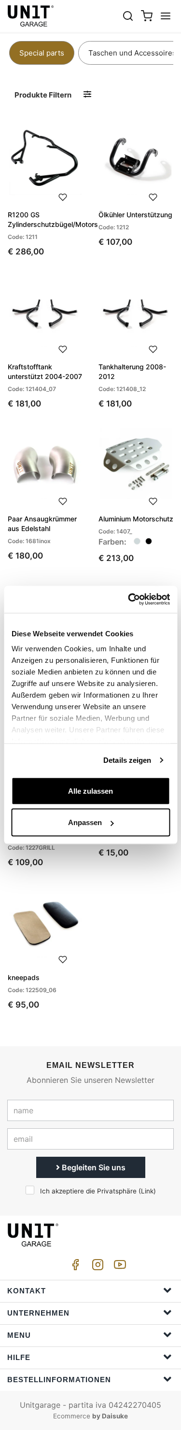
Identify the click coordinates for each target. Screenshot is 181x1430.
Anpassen (85, 822)
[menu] (165, 16)
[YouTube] (118, 1267)
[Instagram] (96, 1267)
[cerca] (128, 16)
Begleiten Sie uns (92, 1167)
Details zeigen (127, 760)
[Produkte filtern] (87, 94)
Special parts (41, 52)
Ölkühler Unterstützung (135, 214)
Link (147, 1191)
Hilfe (18, 1357)
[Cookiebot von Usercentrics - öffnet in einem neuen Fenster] (129, 599)
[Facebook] (74, 1267)
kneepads (24, 977)
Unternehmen (38, 1313)
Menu (19, 1335)
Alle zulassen (90, 790)
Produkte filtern (42, 94)
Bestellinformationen (59, 1379)
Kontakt (26, 1291)
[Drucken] (62, 196)
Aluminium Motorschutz (135, 519)
